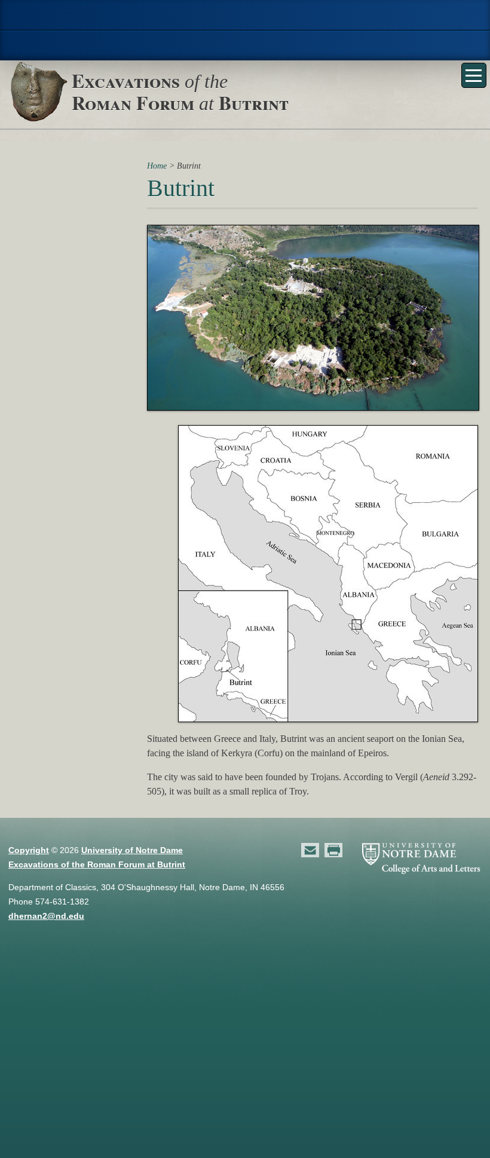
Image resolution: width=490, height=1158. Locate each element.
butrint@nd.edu (310, 850)
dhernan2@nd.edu (46, 916)
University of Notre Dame (132, 850)
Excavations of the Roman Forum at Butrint (96, 864)
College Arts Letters (245, 45)
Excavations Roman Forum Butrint (180, 91)
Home (157, 165)
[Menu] (473, 75)
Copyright (28, 850)
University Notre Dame (245, 15)
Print (334, 850)
